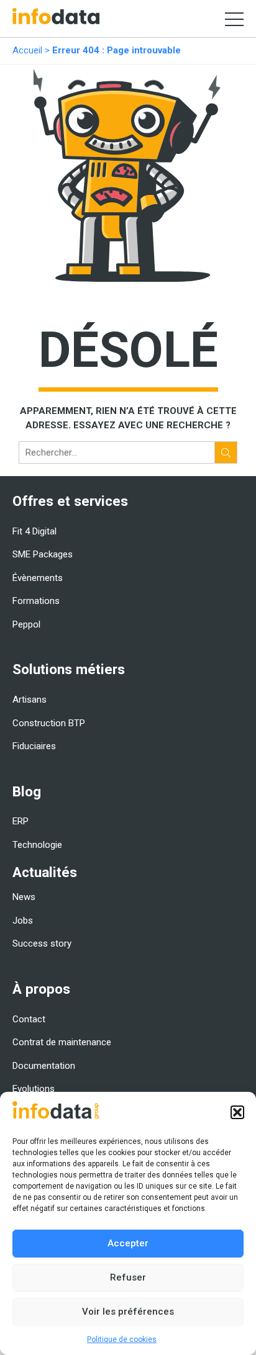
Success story (41, 943)
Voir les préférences (128, 1311)
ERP (20, 821)
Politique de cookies (122, 1339)
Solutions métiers (68, 669)
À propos (41, 989)
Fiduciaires (34, 746)
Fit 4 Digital (34, 531)
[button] (237, 1112)
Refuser (128, 1277)
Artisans (29, 699)
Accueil (27, 50)
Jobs (22, 920)
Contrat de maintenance (61, 1042)
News (23, 897)
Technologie (37, 844)
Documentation (43, 1065)
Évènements (37, 577)
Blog (26, 791)
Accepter (128, 1243)
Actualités (44, 872)
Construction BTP (48, 723)
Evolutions (33, 1088)
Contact (28, 1019)
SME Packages (42, 554)
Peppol (26, 624)
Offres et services (70, 501)
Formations (36, 600)
